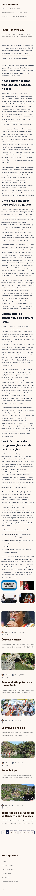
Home (3, 8)
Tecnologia (4, 16)
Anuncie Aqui (23, 12)
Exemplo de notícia (7, 12)
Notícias (6, 634)
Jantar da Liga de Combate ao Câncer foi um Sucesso (17, 814)
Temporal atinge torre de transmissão (16, 684)
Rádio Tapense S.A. (10, 4)
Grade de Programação (20, 16)
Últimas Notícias (15, 8)
